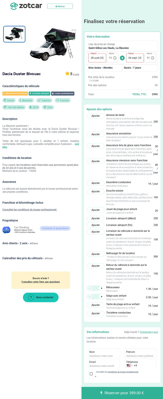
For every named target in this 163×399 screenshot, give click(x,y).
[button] (52, 45)
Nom (92, 351)
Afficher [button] (34, 243)
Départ (93, 53)
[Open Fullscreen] (73, 31)
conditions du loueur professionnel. (123, 372)
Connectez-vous (149, 332)
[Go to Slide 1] (14, 34)
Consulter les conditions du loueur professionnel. (29, 209)
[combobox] (129, 365)
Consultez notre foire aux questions (40, 281)
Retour (61, 6)
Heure (111, 53)
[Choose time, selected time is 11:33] (115, 58)
